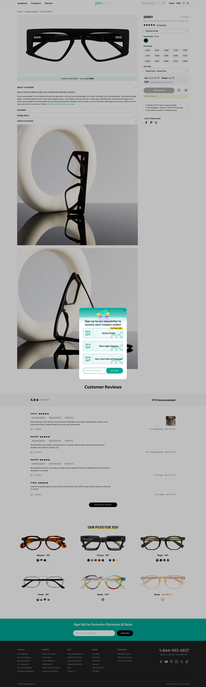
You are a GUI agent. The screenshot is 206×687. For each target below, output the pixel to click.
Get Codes (115, 371)
